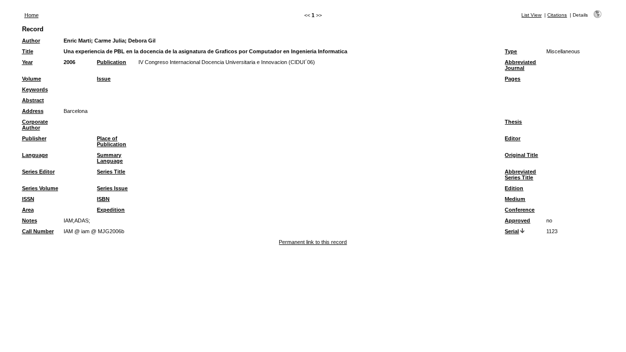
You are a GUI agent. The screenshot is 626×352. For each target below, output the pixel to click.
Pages (512, 79)
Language (35, 155)
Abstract (33, 100)
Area (28, 210)
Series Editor (38, 172)
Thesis (513, 122)
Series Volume (40, 188)
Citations (557, 15)
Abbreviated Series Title (520, 174)
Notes (29, 220)
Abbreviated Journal (520, 65)
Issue (104, 79)
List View (531, 15)
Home (31, 15)
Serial (512, 231)
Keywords (35, 89)
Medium (515, 199)
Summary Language (110, 158)
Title (27, 51)
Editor (512, 138)
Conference (520, 210)
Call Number (38, 231)
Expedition (111, 210)
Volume (31, 79)
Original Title (521, 155)
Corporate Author (35, 125)
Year (27, 62)
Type (511, 51)
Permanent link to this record (313, 242)
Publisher (34, 138)
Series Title (111, 172)
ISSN (28, 199)
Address (33, 111)
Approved (517, 220)
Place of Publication (111, 141)
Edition (514, 188)
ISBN (103, 199)
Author (31, 41)
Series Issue (112, 188)
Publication (111, 62)
